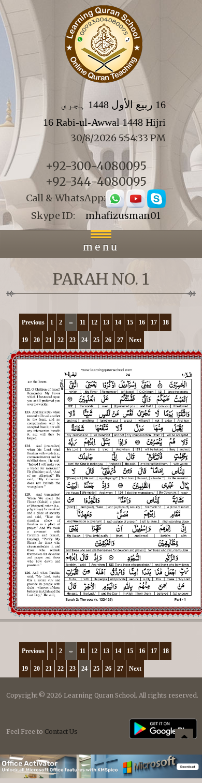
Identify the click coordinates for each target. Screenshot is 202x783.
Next (135, 340)
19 (25, 340)
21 (49, 340)
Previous (33, 322)
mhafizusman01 (123, 215)
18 (166, 322)
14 (118, 322)
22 (60, 340)
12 (94, 322)
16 (142, 322)
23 (72, 340)
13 (106, 322)
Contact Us (61, 731)
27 (120, 340)
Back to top (184, 739)
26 (108, 340)
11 (82, 322)
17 (154, 322)
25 (96, 340)
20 (37, 340)
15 (130, 322)
